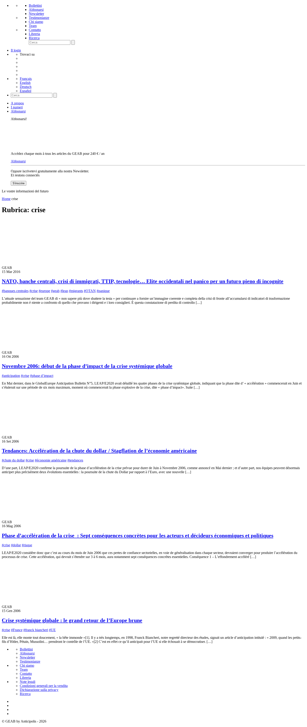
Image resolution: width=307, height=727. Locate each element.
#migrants (76, 291)
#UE (52, 630)
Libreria (34, 34)
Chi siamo (36, 22)
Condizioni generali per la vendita (44, 686)
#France (16, 630)
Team (33, 26)
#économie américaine (51, 460)
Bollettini (35, 5)
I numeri (17, 107)
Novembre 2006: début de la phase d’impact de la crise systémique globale (87, 366)
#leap (64, 291)
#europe (44, 291)
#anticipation (11, 376)
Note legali (27, 682)
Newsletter (36, 14)
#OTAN (90, 291)
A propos (17, 103)
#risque (27, 545)
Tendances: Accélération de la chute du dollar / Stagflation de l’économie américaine (99, 451)
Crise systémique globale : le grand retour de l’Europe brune (72, 620)
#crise (33, 291)
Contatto (35, 30)
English (25, 83)
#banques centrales (15, 291)
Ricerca (34, 38)
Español (25, 91)
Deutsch (25, 87)
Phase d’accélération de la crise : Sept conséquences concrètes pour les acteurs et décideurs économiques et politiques (137, 535)
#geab (55, 291)
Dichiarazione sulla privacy (39, 690)
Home (6, 199)
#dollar (16, 545)
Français (26, 79)
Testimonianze (39, 18)
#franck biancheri (35, 630)
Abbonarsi (36, 9)
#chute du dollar (13, 460)
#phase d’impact (41, 376)
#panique (103, 291)
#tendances (75, 460)
